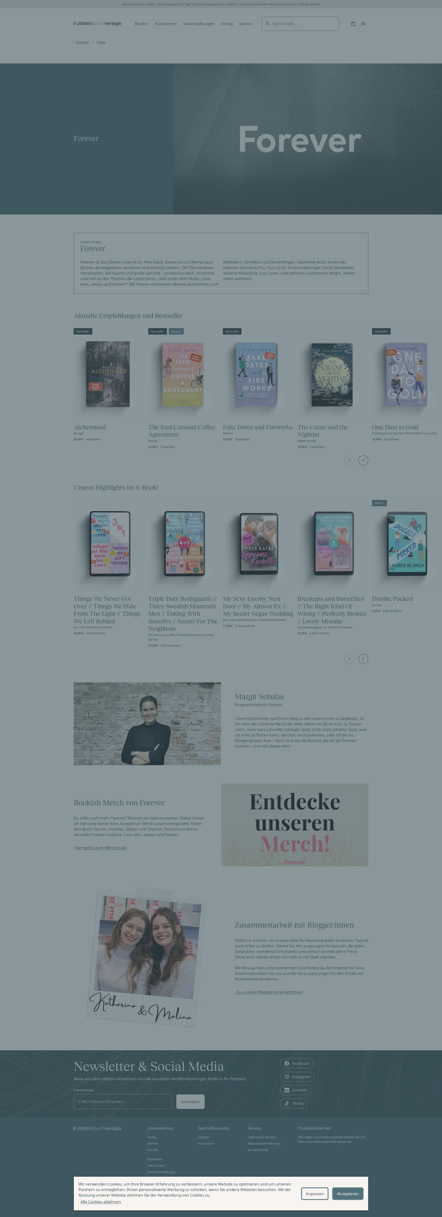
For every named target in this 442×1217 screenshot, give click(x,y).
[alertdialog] (221, 1194)
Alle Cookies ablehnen (101, 1201)
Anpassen (315, 1193)
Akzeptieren (348, 1193)
